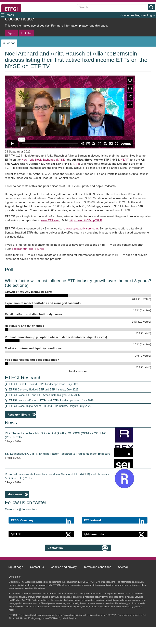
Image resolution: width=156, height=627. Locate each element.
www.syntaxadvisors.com (82, 228)
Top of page (15, 566)
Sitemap (123, 566)
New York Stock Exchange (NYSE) (44, 159)
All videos (9, 43)
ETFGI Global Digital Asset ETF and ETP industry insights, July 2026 (50, 405)
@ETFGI (16, 534)
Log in (151, 15)
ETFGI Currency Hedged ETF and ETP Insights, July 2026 (43, 389)
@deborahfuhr (94, 534)
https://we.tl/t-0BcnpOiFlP (85, 220)
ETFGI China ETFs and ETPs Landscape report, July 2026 (43, 384)
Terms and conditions (97, 566)
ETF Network (93, 520)
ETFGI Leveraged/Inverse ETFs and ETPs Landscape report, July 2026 (51, 400)
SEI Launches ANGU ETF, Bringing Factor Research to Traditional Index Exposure (57, 453)
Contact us (127, 15)
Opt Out (26, 33)
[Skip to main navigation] (24, 15)
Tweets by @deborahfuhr (21, 509)
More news (15, 494)
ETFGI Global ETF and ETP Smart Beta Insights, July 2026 (44, 395)
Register (140, 15)
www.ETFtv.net (50, 220)
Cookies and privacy (64, 566)
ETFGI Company (22, 520)
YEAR (124, 159)
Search (151, 7)
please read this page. (93, 25)
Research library (19, 414)
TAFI (76, 163)
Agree (11, 33)
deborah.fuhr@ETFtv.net (28, 248)
